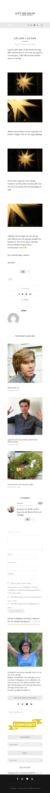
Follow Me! (39, 773)
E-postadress (12, 564)
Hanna (20, 503)
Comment (25, 289)
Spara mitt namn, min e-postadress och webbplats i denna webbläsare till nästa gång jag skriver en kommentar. (24, 588)
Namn (10, 554)
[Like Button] (23, 271)
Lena (26, 300)
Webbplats (11, 574)
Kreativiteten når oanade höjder (20, 484)
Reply (40, 503)
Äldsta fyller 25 (13, 388)
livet (25, 35)
